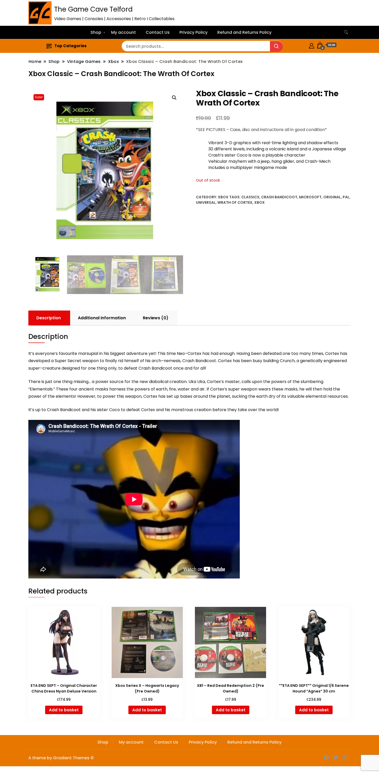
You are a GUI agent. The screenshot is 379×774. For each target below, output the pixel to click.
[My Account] (311, 45)
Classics (250, 197)
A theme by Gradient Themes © (61, 758)
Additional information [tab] (102, 318)
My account (123, 32)
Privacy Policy (193, 32)
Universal (206, 202)
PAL (346, 197)
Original (332, 197)
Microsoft (310, 197)
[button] (174, 97)
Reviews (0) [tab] (155, 318)
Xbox (223, 197)
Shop (95, 32)
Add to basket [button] (64, 710)
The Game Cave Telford (93, 9)
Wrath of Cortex (234, 202)
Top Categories (70, 45)
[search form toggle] (346, 32)
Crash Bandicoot (279, 197)
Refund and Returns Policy (244, 32)
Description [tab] (48, 318)
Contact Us (158, 32)
